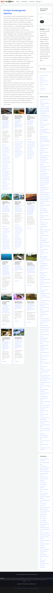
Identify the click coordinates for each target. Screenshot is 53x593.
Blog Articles (38, 1)
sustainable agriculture (6, 183)
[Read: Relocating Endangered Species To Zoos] (31, 257)
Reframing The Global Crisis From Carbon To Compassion (45, 126)
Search (41, 17)
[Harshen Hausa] (9, 1)
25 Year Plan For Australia (44, 196)
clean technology (17, 141)
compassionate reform (18, 231)
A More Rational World (44, 75)
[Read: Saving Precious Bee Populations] (18, 296)
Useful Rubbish (42, 547)
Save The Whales (43, 518)
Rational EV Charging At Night (45, 229)
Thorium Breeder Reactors (44, 180)
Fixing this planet (5, 121)
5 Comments (17, 339)
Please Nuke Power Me (44, 325)
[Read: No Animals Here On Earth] (31, 197)
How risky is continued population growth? (5, 269)
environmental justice (30, 147)
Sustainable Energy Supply (44, 527)
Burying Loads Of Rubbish (44, 329)
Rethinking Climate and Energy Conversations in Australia (44, 120)
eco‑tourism (4, 158)
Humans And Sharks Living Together (18, 203)
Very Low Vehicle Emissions (44, 549)
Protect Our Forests (43, 512)
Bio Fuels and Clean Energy (44, 428)
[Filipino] (11, 1)
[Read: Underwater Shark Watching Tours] (6, 196)
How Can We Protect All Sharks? (6, 122)
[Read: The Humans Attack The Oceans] (6, 256)
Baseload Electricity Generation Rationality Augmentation (44, 265)
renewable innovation (5, 178)
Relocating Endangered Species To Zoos (31, 264)
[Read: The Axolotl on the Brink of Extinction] (18, 256)
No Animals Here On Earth (44, 318)
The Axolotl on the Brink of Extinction (18, 263)
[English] (12, 1)
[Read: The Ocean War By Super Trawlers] (6, 296)
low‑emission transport (6, 171)
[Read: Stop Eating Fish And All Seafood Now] (6, 332)
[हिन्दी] (5, 1)
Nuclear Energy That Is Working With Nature (18, 117)
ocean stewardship (5, 172)
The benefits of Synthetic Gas (45, 533)
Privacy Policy (31, 1)
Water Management (43, 554)
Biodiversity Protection (5, 147)
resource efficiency (18, 154)
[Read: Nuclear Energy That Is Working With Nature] (18, 110)
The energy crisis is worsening (45, 534)
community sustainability (31, 142)
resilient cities (4, 179)
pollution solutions (5, 175)
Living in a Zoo (32, 268)
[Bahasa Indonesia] (4, 1)
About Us (18, 1)
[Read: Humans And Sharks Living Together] (18, 196)
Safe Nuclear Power (43, 514)
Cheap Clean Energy (18, 120)
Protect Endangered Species (45, 511)
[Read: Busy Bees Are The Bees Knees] (18, 332)
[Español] (2, 1)
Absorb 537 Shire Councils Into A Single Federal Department (44, 189)
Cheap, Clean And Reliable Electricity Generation (18, 122)
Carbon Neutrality (5, 148)
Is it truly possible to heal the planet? (5, 124)
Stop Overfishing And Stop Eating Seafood (6, 210)
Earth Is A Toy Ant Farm (44, 84)
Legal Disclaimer (24, 1)
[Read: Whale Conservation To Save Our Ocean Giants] (31, 110)
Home (13, 1)
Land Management (43, 503)
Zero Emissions (42, 567)
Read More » (4, 145)
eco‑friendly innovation (31, 144)
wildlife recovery (4, 189)
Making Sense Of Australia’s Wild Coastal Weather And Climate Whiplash (44, 112)
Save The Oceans (5, 127)
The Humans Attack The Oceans (5, 263)
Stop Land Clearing (18, 308)
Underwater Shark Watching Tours (6, 203)
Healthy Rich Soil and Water (45, 327)
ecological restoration (30, 145)
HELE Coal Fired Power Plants (45, 405)
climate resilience (5, 229)
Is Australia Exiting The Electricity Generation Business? (44, 398)
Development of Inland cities (45, 471)
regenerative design (5, 176)
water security (8, 188)
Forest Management (43, 484)
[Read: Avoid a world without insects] (31, 296)
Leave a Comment (5, 120)
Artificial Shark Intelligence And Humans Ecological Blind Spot (45, 141)
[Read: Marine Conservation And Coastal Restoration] (6, 110)
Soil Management (43, 520)
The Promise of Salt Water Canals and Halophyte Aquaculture (44, 184)
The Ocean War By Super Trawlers (6, 302)
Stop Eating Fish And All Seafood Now (6, 339)
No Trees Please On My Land (45, 320)
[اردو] (8, 1)
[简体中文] (1, 1)
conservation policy (5, 155)
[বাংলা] (7, 1)
